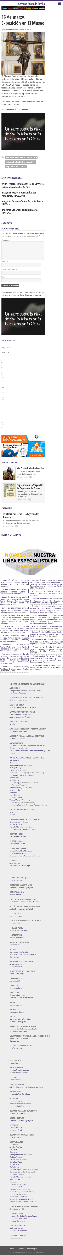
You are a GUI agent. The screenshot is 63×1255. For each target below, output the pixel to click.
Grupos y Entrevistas (18, 995)
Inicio (12, 1248)
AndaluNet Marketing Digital (21, 887)
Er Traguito (14, 785)
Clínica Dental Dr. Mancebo (21, 851)
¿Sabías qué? (6, 508)
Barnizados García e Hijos (20, 865)
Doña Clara (14, 777)
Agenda (20, 1248)
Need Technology (17, 973)
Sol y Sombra (15, 795)
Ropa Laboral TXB (17, 1209)
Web (3, 277)
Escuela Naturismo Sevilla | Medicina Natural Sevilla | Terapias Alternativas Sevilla (14, 638)
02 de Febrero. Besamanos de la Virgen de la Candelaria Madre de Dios (23, 185)
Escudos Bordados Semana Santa (23, 1029)
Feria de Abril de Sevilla (19, 930)
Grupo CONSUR (16, 1127)
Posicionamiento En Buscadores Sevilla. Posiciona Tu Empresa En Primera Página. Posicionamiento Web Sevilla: (46, 618)
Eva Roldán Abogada (18, 693)
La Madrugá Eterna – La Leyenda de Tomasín (21, 515)
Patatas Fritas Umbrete (19, 1072)
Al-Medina (14, 1144)
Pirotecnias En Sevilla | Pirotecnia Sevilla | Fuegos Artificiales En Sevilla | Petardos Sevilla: (46, 649)
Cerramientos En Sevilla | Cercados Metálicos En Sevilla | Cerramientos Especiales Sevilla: (46, 642)
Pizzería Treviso (16, 1101)
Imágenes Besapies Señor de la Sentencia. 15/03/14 (22, 202)
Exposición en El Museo (16, 166)
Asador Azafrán (16, 1147)
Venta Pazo (14, 802)
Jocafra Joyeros (16, 880)
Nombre (4, 261)
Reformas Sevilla (16, 1130)
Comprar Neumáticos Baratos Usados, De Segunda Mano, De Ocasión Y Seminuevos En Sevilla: (46, 601)
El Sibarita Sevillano (17, 805)
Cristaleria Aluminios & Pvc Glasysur (24, 901)
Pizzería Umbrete (17, 1103)
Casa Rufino (14, 770)
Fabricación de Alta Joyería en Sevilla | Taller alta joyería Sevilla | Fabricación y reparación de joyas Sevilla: (14, 648)
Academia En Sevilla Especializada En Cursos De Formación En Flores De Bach (14, 628)
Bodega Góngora (16, 768)
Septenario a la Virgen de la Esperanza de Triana (30, 486)
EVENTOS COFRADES (9, 462)
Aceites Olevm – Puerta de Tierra (23, 707)
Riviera (12, 814)
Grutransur (14, 944)
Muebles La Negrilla (18, 1021)
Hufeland (13, 700)
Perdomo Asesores (17, 738)
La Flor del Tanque (17, 1174)
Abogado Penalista (17, 690)
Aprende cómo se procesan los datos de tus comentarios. (23, 293)
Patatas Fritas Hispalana (19, 1070)
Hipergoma (14, 1041)
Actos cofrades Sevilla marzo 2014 (20, 162)
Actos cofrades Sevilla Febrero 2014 (21, 157)
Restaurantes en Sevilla (19, 1196)
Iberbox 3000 (15, 923)
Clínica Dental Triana (18, 853)
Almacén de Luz (16, 964)
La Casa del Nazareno (18, 731)
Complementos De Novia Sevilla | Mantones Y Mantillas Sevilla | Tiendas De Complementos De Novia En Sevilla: (46, 658)
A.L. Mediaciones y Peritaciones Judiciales (26, 1087)
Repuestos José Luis (17, 1113)
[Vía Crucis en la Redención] (9, 479)
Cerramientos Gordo (18, 836)
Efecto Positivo (15, 1063)
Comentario (7, 240)
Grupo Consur (15, 894)
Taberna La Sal (16, 797)
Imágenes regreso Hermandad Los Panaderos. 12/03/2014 (18, 194)
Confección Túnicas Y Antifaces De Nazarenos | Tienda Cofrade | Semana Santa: (14, 582)
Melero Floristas (16, 937)
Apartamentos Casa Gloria (20, 714)
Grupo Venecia (16, 822)
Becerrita (13, 763)
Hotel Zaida (14, 957)
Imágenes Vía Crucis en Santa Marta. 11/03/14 (19, 211)
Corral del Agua (16, 1162)
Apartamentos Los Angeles (21, 717)
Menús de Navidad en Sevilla (21, 1199)
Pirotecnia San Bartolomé (20, 1094)
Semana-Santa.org (17, 1221)
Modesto (13, 792)
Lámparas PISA (16, 966)
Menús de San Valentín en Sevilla (23, 1201)
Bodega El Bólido (16, 765)
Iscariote (13, 812)
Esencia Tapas (15, 782)
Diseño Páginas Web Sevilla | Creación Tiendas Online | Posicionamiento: (14, 592)
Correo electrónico (9, 269)
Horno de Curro (16, 824)
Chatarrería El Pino (17, 843)
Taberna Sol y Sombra (19, 1184)
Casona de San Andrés (19, 952)
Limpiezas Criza (16, 988)
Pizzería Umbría (16, 1106)
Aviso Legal (32, 1248)
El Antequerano (16, 1238)
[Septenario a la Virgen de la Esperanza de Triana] (9, 496)
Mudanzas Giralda (17, 1012)
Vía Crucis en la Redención (30, 468)
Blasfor (12, 724)
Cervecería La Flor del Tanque (22, 775)
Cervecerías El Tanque (19, 772)
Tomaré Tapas (15, 800)
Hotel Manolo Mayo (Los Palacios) (23, 954)
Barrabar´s (14, 760)
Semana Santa (10, 30)
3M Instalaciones (16, 916)
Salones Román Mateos (19, 829)
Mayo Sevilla (15, 790)
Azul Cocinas (15, 863)
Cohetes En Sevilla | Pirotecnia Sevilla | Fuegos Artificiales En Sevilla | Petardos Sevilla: (46, 634)
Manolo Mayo (15, 787)
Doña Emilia (14, 780)
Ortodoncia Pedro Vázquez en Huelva (25, 856)
